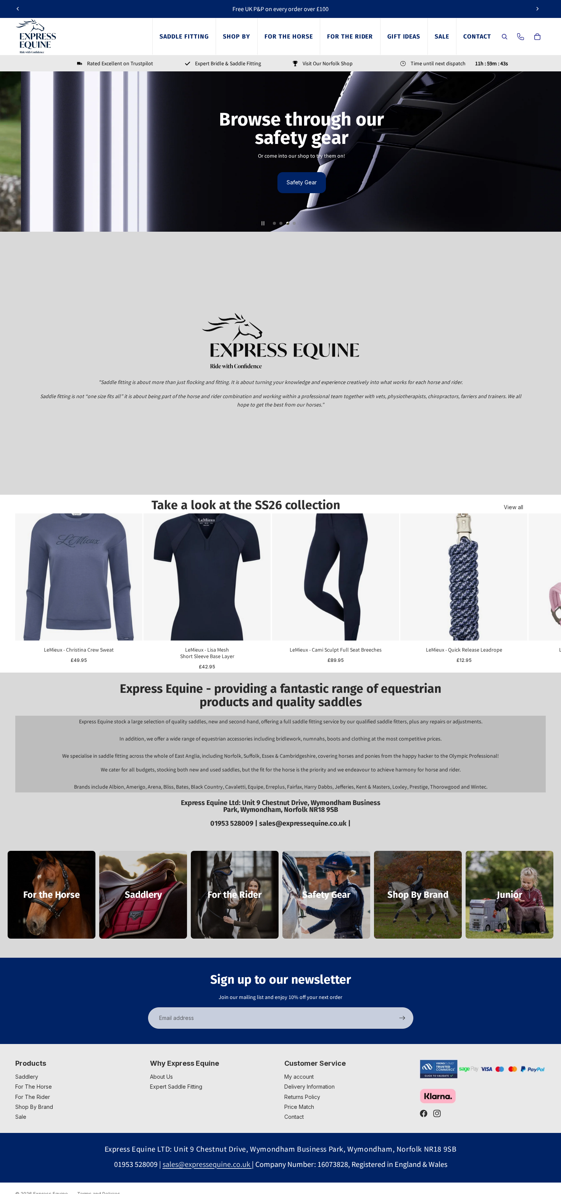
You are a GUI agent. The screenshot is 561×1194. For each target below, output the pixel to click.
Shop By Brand (34, 1107)
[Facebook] (423, 1113)
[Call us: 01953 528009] (520, 36)
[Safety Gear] (326, 895)
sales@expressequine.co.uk (303, 823)
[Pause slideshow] (263, 223)
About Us (161, 1076)
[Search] (504, 36)
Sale (20, 1116)
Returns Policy (302, 1097)
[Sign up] (402, 1018)
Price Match (299, 1107)
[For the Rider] (235, 895)
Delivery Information (309, 1086)
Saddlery (26, 1076)
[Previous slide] (18, 8)
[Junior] (509, 895)
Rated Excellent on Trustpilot (120, 63)
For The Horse (33, 1086)
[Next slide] (537, 8)
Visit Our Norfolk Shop (328, 63)
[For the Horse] (51, 895)
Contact (294, 1116)
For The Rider (32, 1097)
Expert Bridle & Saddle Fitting (228, 63)
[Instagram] (437, 1113)
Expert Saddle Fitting (176, 1086)
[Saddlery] (143, 895)
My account (299, 1076)
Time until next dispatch (438, 63)
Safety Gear (281, 182)
